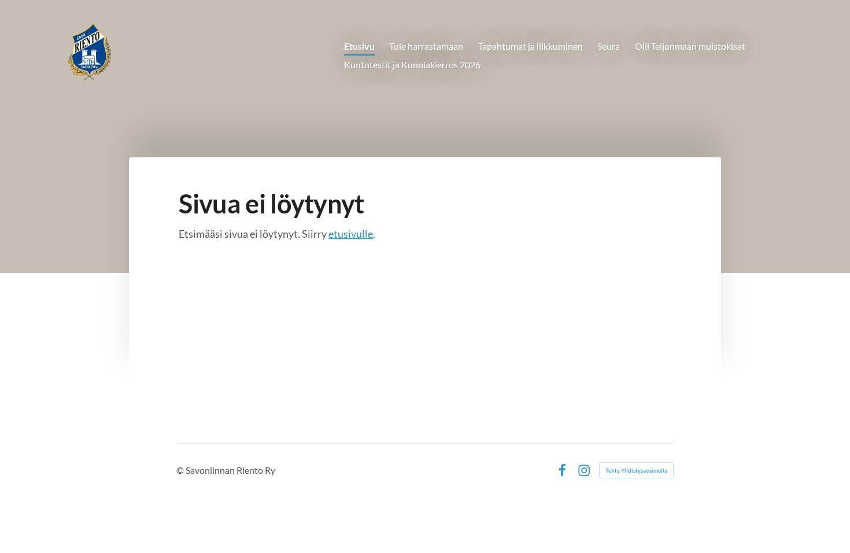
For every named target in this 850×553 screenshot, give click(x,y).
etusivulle (350, 233)
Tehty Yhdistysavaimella (636, 470)
